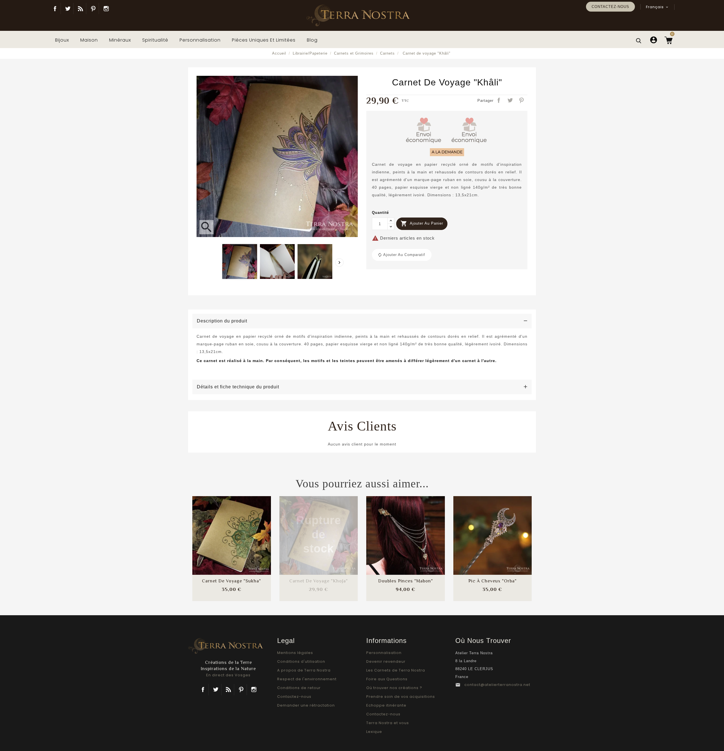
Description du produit (222, 321)
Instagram (106, 8)
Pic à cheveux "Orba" (492, 581)
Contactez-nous (610, 7)
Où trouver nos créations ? (394, 687)
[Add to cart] (216, 530)
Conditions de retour (299, 687)
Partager (499, 100)
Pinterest (93, 8)
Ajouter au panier (421, 223)
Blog (80, 8)
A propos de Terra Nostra (304, 670)
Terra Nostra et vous (387, 723)
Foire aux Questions (387, 679)
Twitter (67, 8)
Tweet (510, 100)
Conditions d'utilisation (301, 661)
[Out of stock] (303, 530)
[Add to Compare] (231, 530)
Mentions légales (295, 652)
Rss (228, 689)
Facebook (55, 8)
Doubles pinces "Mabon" (405, 581)
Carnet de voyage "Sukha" (231, 581)
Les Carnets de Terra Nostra (395, 670)
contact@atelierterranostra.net (497, 684)
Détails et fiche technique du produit (238, 386)
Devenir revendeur (386, 661)
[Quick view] (246, 547)
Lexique (374, 731)
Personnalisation (384, 652)
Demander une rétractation (306, 705)
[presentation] (339, 262)
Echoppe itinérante (386, 705)
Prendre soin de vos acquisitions (400, 696)
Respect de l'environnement (307, 679)
